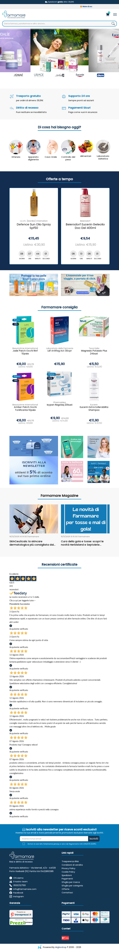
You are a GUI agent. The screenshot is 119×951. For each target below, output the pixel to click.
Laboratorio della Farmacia (59, 348)
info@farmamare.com (24, 889)
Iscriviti (94, 838)
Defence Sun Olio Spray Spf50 (34, 226)
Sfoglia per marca (71, 882)
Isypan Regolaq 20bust (60, 404)
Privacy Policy (68, 868)
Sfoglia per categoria (72, 885)
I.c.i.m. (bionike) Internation (34, 220)
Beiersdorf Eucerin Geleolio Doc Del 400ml (85, 226)
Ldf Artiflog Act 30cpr (59, 350)
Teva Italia (94, 348)
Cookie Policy (68, 871)
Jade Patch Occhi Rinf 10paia (25, 352)
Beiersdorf (85, 220)
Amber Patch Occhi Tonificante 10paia (25, 409)
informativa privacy (51, 844)
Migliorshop (60, 947)
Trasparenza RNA (70, 861)
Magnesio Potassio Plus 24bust (94, 352)
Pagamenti (67, 878)
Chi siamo (18, 877)
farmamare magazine (59, 495)
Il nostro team (20, 881)
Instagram (18, 896)
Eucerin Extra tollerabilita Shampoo (94, 409)
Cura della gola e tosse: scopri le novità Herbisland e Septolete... (82, 543)
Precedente (14, 604)
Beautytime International (25, 348)
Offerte (65, 889)
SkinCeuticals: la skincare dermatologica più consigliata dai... (32, 543)
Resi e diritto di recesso (21, 861)
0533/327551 (19, 885)
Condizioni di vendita (72, 864)
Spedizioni (67, 875)
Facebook (18, 892)
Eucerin (94, 404)
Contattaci (67, 892)
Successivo (25, 604)
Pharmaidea (59, 402)
